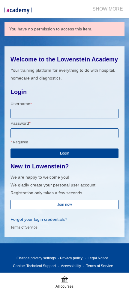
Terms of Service (24, 227)
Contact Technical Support (34, 266)
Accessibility (71, 266)
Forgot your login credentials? (38, 219)
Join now (64, 204)
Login (64, 153)
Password (20, 123)
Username (21, 103)
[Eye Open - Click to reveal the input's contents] (114, 134)
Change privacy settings (36, 258)
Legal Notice (98, 258)
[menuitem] (107, 9)
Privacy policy (71, 258)
